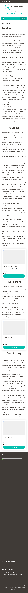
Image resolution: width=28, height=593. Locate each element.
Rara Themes (12, 587)
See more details (13, 268)
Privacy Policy (14, 589)
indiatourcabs (17, 6)
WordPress (22, 587)
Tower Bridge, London (10, 266)
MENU (22, 18)
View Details (14, 276)
